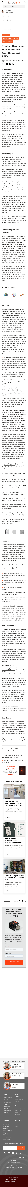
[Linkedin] (9, 1153)
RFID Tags (6, 1113)
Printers (6, 1104)
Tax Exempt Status (20, 1108)
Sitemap (6, 1179)
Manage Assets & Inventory (10, 38)
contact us (21, 733)
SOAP (6, 357)
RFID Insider (6, 1126)
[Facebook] (13, 1153)
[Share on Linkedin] (7, 64)
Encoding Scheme (9, 465)
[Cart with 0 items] (25, 2)
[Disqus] (14, 991)
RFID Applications (8, 41)
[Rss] (5, 1153)
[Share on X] (13, 64)
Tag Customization (10, 398)
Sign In (17, 1101)
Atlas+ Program (19, 1099)
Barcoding (6, 1100)
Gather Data (6, 35)
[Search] (23, 6)
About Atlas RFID (19, 1124)
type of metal (21, 343)
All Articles (7, 901)
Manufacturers (7, 1102)
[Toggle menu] (2, 2)
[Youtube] (16, 1153)
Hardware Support (7, 1137)
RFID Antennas (8, 1097)
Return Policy (6, 1139)
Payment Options (7, 1130)
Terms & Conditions (9, 1184)
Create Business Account (19, 1104)
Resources (5, 1128)
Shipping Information (6, 1133)
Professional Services (7, 1107)
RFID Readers (7, 1110)
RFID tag (10, 321)
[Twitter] (20, 1153)
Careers (17, 1126)
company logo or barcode (13, 402)
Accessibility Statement (10, 1181)
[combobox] (10, 6)
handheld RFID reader (8, 670)
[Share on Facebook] (10, 64)
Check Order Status (18, 1111)
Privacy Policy (13, 1179)
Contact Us (6, 1124)
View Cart (17, 1114)
